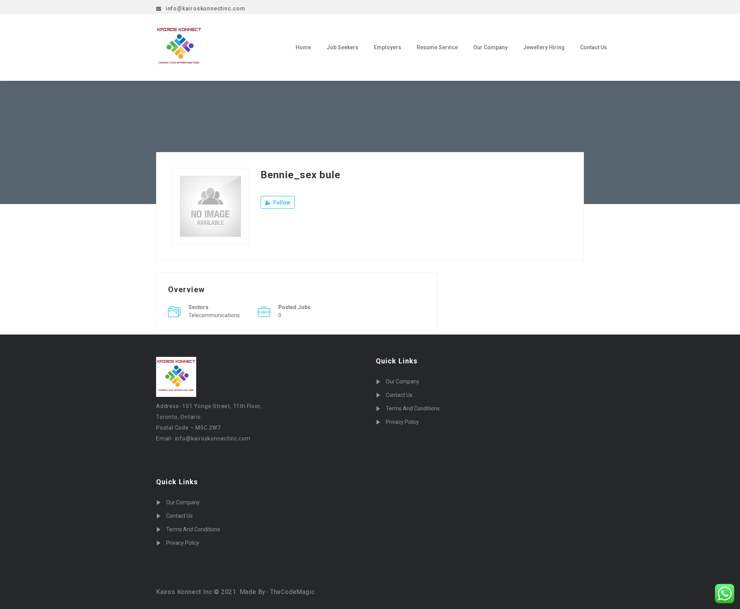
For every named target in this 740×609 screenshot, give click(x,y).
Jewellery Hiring (544, 47)
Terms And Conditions (193, 529)
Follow (281, 202)
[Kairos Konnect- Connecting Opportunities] (220, 47)
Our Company (490, 47)
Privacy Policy (182, 543)
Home (303, 47)
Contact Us (593, 47)
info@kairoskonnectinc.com (206, 8)
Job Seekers (342, 47)
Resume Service (437, 47)
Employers (387, 47)
